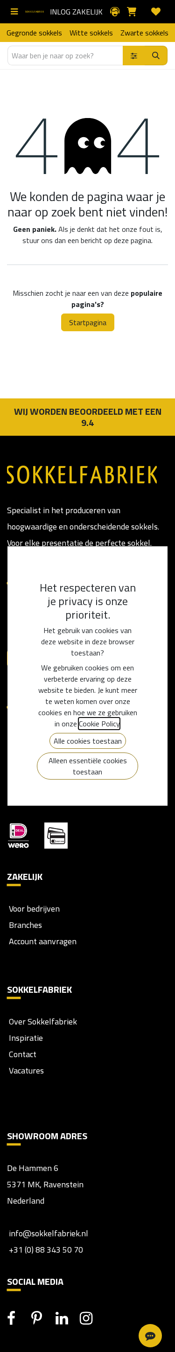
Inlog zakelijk (76, 11)
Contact (21, 1054)
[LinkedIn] (67, 1318)
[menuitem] (34, 32)
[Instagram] (91, 1318)
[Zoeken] (156, 55)
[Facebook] (18, 1318)
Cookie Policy (99, 723)
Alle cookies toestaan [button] (88, 740)
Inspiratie (26, 1037)
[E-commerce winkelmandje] (135, 11)
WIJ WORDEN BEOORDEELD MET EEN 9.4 (87, 417)
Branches (24, 925)
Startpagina (87, 322)
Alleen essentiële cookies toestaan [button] (88, 766)
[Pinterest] (42, 1318)
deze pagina (132, 240)
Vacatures (25, 1070)
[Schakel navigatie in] (16, 11)
